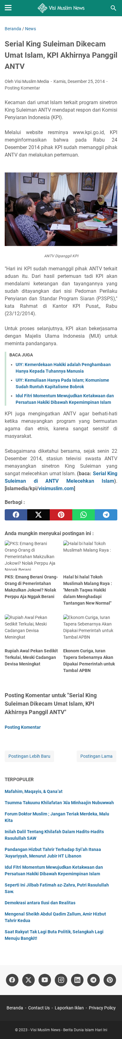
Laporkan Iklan (69, 1007)
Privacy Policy (102, 1007)
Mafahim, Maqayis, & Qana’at (34, 791)
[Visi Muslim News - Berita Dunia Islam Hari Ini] (61, 8)
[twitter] (38, 514)
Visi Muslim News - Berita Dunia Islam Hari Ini (68, 1030)
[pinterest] (61, 514)
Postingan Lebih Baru (29, 756)
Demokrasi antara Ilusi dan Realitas (40, 902)
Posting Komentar (22, 87)
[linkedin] (77, 980)
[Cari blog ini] (113, 8)
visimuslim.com (56, 488)
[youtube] (44, 980)
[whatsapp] (83, 514)
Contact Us (39, 1007)
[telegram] (106, 514)
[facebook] (16, 514)
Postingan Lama (96, 756)
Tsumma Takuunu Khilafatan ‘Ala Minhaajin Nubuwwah (59, 802)
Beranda (15, 1007)
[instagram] (61, 980)
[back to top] (109, 1025)
